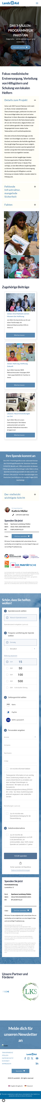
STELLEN (5, 1055)
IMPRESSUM (6, 1064)
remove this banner (26, 1096)
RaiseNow (27, 867)
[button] (20, 100)
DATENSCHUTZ (7, 1058)
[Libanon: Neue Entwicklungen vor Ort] (20, 402)
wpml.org (17, 1094)
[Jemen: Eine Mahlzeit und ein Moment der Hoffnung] (20, 302)
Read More (23, 335)
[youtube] (37, 1058)
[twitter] (32, 1058)
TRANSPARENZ (7, 1052)
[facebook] (25, 1058)
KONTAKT (5, 1061)
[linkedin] (37, 1063)
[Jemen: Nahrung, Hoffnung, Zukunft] (20, 352)
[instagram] (28, 1058)
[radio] (20, 705)
